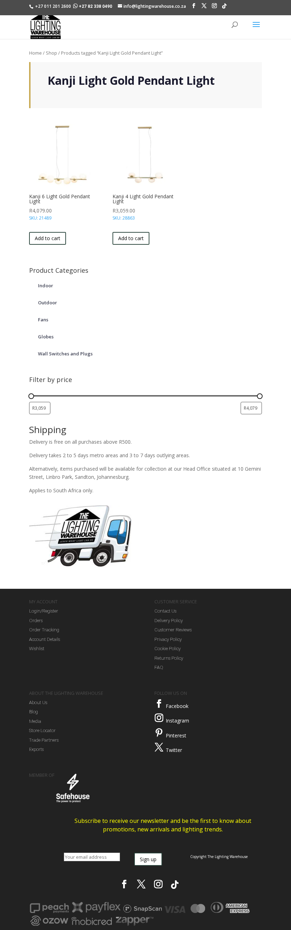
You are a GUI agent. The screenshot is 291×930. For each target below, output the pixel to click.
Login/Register (43, 611)
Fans (43, 319)
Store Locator (42, 730)
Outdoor (47, 302)
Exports (36, 749)
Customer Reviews (173, 629)
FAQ (158, 667)
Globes (46, 336)
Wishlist (36, 648)
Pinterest (176, 735)
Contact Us (165, 611)
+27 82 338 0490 (95, 6)
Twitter (174, 750)
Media (35, 721)
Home (35, 53)
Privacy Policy (168, 639)
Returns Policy (168, 658)
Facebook (177, 706)
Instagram (177, 720)
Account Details (44, 639)
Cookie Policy (167, 648)
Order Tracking (44, 629)
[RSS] (224, 8)
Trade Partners (44, 740)
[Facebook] (193, 7)
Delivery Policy (168, 620)
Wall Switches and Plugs (65, 353)
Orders (36, 620)
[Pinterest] (159, 733)
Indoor (45, 285)
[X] (204, 7)
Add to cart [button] (47, 238)
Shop (51, 53)
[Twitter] (159, 747)
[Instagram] (214, 7)
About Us (38, 702)
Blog (33, 711)
